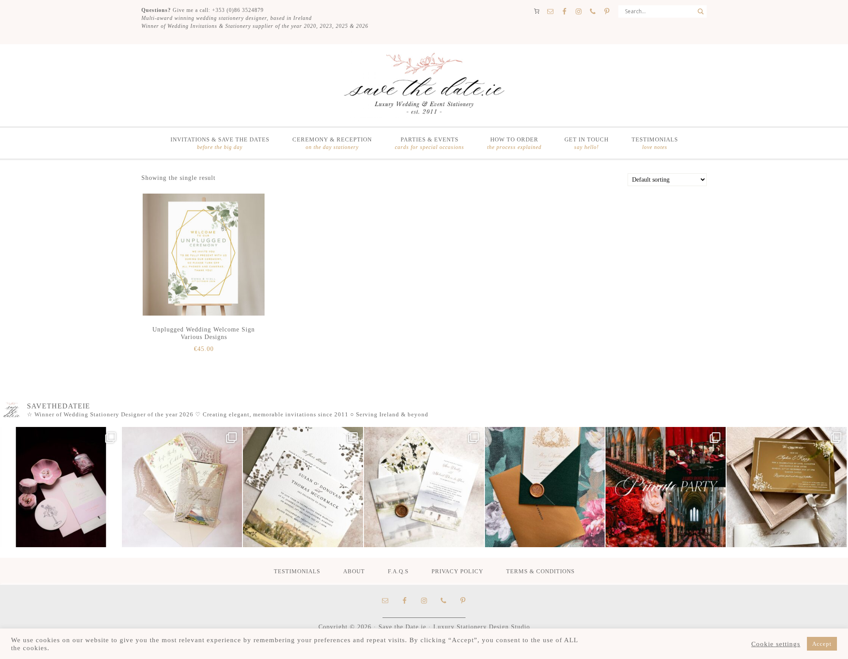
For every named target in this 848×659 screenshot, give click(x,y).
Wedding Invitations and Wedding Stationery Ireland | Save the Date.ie (424, 84)
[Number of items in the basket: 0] (536, 11)
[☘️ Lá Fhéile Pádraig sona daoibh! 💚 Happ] (545, 487)
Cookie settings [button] (775, 644)
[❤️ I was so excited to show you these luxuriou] (787, 487)
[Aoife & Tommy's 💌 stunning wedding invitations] (182, 487)
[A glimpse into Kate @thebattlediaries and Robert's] (61, 487)
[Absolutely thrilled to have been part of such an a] (666, 487)
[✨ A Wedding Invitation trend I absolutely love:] (303, 487)
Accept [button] (822, 643)
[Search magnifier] (700, 11)
